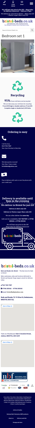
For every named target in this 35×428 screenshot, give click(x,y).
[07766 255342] (13, 2)
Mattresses (27, 398)
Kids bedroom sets (20, 402)
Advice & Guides (17, 410)
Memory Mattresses (9, 400)
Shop (4, 4)
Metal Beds (20, 397)
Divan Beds (7, 397)
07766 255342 (13, 5)
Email (21, 4)
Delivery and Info (21, 418)
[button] (31, 3)
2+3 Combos (11, 402)
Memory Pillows (19, 400)
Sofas (5, 402)
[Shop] (4, 2)
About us (11, 418)
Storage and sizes (17, 422)
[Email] (22, 2)
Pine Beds (13, 397)
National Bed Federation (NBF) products (17, 414)
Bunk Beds (10, 398)
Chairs (12, 404)
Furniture (28, 402)
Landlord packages (20, 404)
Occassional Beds (19, 398)
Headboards (28, 400)
